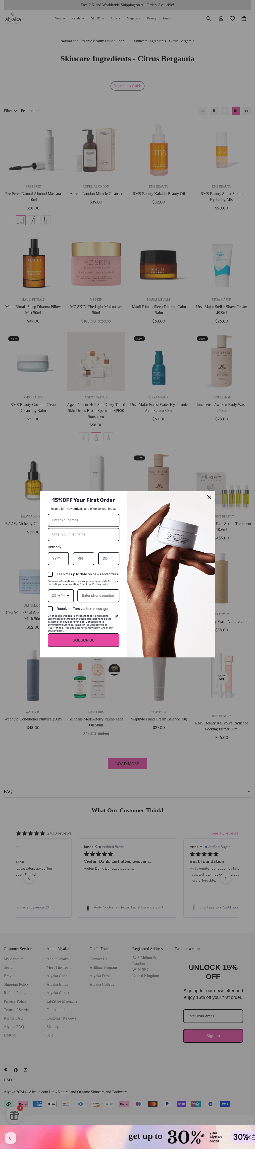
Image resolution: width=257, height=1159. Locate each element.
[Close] (209, 497)
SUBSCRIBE (84, 640)
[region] (127, 1137)
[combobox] (61, 595)
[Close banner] (248, 1137)
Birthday (54, 547)
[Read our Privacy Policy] (116, 582)
